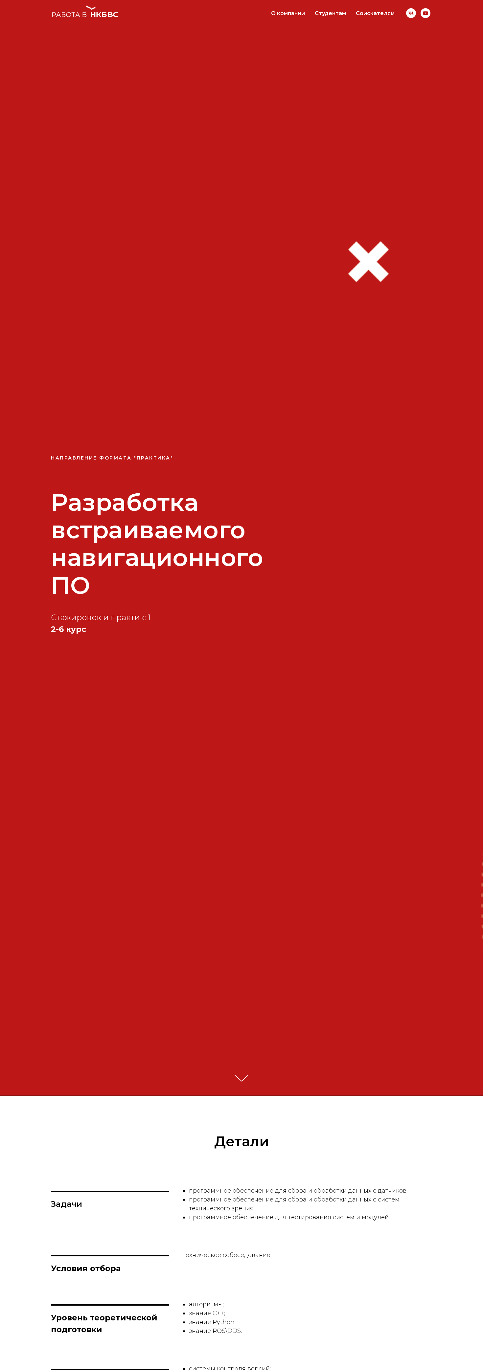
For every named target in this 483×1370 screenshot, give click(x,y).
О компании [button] (288, 13)
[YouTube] (425, 13)
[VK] (411, 13)
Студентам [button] (330, 13)
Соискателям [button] (375, 13)
